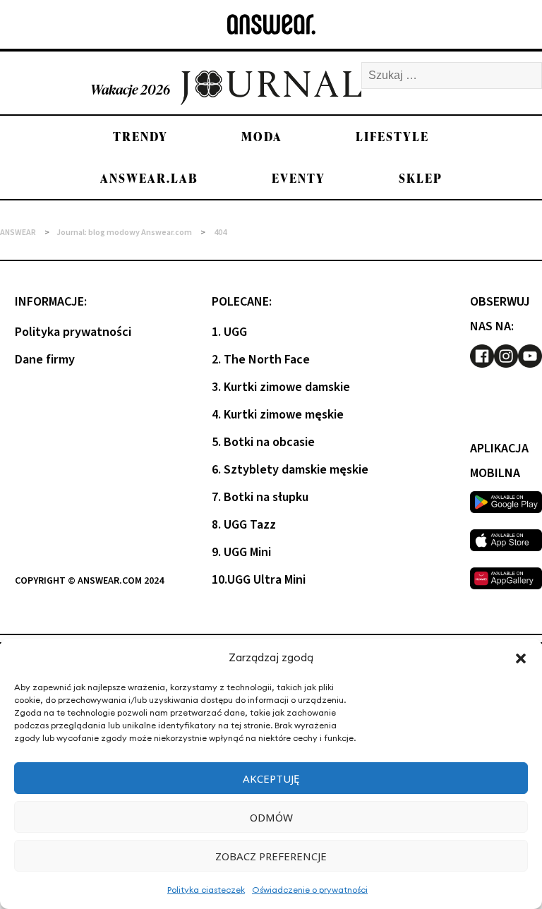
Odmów (271, 817)
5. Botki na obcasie (263, 442)
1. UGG (229, 332)
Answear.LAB (149, 178)
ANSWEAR (18, 233)
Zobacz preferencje (271, 856)
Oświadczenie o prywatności (310, 889)
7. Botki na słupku (260, 497)
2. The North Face (261, 359)
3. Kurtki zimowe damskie (281, 387)
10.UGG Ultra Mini (259, 580)
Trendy (140, 136)
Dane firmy (45, 359)
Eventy (298, 178)
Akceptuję (271, 778)
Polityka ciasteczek (206, 889)
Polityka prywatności (73, 332)
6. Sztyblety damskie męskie (290, 469)
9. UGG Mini (241, 552)
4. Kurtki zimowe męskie (278, 414)
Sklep (420, 178)
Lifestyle (392, 136)
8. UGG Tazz (244, 525)
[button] (521, 658)
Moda (261, 136)
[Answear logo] (271, 24)
